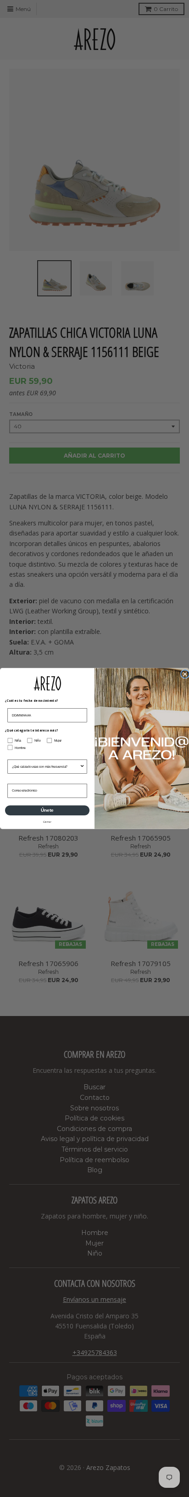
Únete (47, 810)
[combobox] (46, 767)
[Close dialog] (185, 674)
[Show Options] (82, 767)
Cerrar (47, 821)
